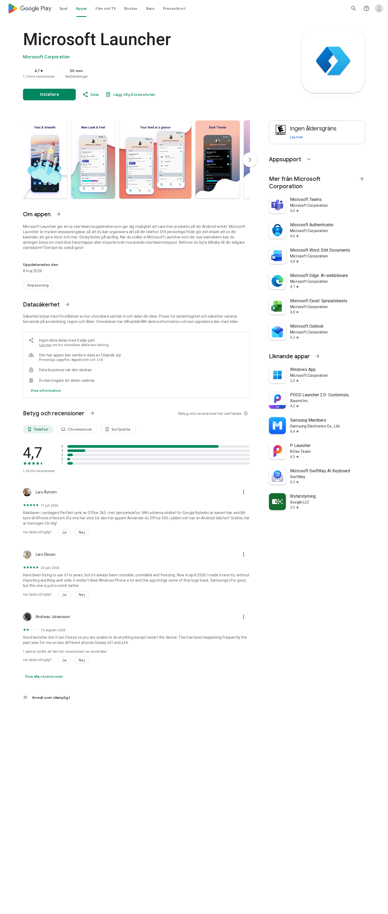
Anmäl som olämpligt (46, 697)
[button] (45, 159)
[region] (128, 73)
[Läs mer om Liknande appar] (317, 356)
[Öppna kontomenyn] (379, 8)
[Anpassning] (38, 285)
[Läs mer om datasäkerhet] (46, 390)
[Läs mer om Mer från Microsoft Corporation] (361, 178)
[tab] (63, 8)
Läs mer (45, 345)
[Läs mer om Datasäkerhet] (67, 304)
